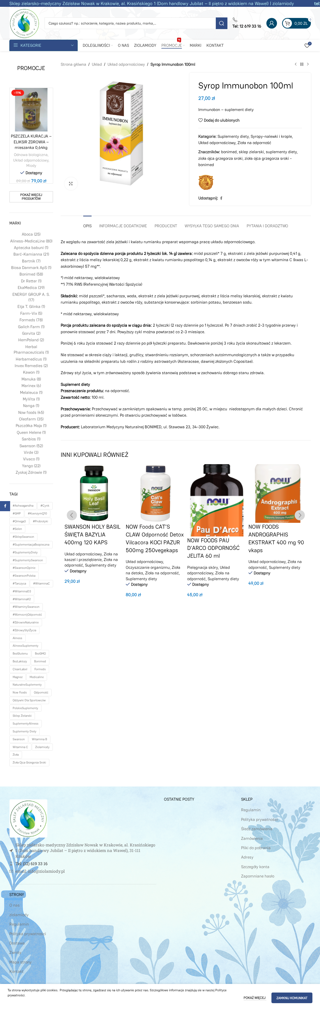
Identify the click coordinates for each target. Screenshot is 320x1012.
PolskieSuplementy (25, 708)
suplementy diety (24, 731)
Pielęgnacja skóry (141, 567)
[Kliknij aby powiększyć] (71, 183)
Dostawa (17, 943)
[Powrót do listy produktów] (302, 64)
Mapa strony (20, 962)
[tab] (87, 223)
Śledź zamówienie (256, 828)
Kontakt (16, 971)
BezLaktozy (20, 661)
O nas (14, 905)
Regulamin (19, 924)
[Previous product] (296, 64)
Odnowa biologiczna (31, 154)
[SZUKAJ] (221, 23)
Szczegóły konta (255, 866)
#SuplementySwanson (28, 560)
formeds (40, 669)
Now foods (20, 692)
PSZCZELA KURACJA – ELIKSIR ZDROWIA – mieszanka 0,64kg (31, 141)
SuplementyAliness (25, 724)
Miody (31, 165)
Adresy (247, 857)
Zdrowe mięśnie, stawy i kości (274, 554)
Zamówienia (252, 838)
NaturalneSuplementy (27, 685)
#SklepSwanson (23, 537)
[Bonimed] (206, 182)
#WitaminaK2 (22, 599)
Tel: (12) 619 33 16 (31, 863)
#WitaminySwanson (26, 607)
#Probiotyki (40, 521)
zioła (16, 755)
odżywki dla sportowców (29, 700)
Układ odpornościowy (30, 160)
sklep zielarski (22, 716)
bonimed (40, 661)
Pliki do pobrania (256, 847)
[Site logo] (24, 23)
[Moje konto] (272, 23)
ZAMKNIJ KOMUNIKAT (291, 998)
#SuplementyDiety (25, 552)
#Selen (17, 529)
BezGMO (40, 653)
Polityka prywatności (27, 933)
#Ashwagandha (23, 506)
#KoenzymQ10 (37, 513)
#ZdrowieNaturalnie (26, 622)
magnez (18, 677)
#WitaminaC (41, 583)
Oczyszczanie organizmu (87, 567)
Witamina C (20, 747)
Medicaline (37, 677)
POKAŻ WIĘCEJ (255, 998)
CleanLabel (20, 669)
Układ (97, 64)
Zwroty (15, 952)
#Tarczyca (19, 583)
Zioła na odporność (254, 142)
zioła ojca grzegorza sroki (29, 762)
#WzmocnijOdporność (27, 615)
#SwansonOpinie (24, 568)
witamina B (39, 739)
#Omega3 (19, 521)
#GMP (17, 513)
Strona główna (73, 64)
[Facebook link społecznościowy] (221, 198)
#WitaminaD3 (22, 591)
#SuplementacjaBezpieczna (31, 545)
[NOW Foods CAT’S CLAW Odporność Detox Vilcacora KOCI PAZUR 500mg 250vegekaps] (94, 493)
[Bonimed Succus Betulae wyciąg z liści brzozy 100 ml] (277, 493)
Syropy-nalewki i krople (271, 136)
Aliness (17, 638)
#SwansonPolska (24, 576)
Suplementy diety (233, 136)
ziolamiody (42, 747)
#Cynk (44, 506)
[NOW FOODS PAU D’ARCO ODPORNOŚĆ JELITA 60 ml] (155, 500)
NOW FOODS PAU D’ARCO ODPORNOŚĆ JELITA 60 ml (152, 548)
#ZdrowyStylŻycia (24, 630)
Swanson (19, 739)
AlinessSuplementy (25, 646)
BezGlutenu (20, 653)
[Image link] (28, 818)
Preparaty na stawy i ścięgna (274, 559)
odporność (41, 692)
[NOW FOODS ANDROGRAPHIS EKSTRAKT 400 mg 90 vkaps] (216, 493)
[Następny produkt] (308, 64)
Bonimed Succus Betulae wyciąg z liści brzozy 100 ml (274, 534)
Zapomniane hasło (257, 876)
